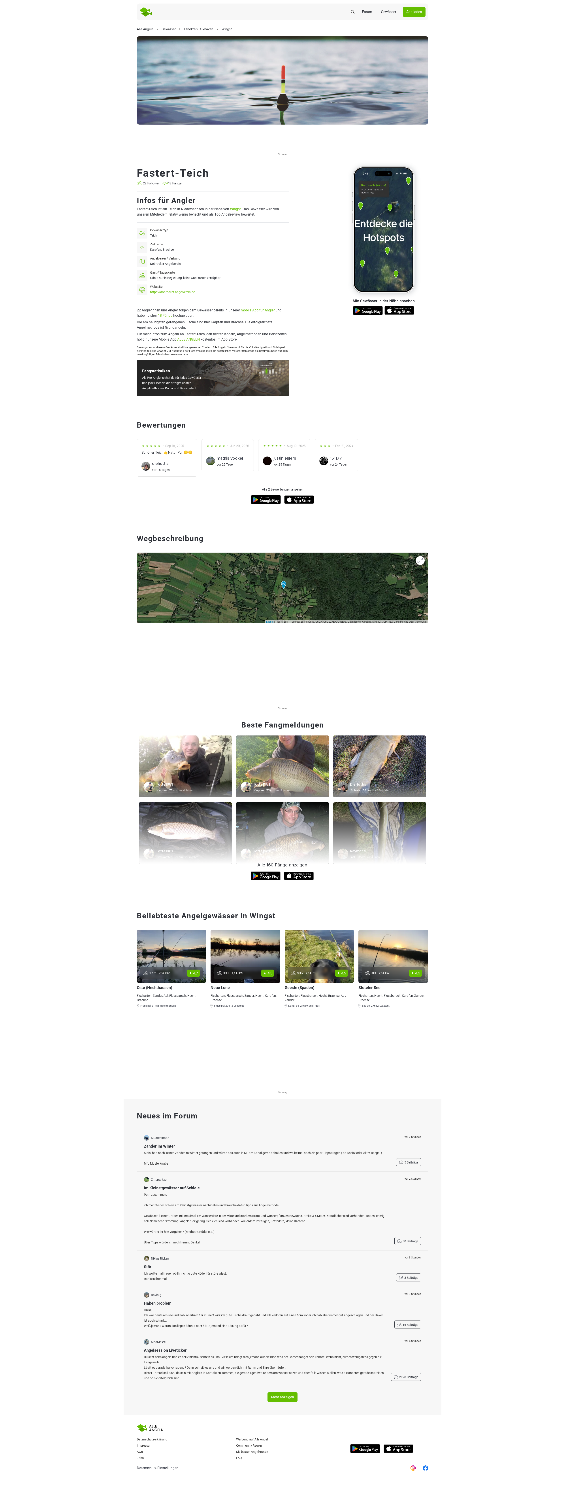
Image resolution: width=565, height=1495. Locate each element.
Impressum (144, 1445)
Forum (367, 12)
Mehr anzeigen (282, 1397)
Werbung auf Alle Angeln (252, 1439)
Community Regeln (249, 1445)
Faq (239, 1458)
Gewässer (388, 12)
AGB (140, 1451)
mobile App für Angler (258, 310)
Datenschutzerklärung (152, 1439)
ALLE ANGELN (188, 339)
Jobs (140, 1458)
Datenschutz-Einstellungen (157, 1468)
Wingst (235, 209)
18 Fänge (165, 315)
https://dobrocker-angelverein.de (172, 292)
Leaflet (269, 621)
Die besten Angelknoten (252, 1451)
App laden (414, 12)
